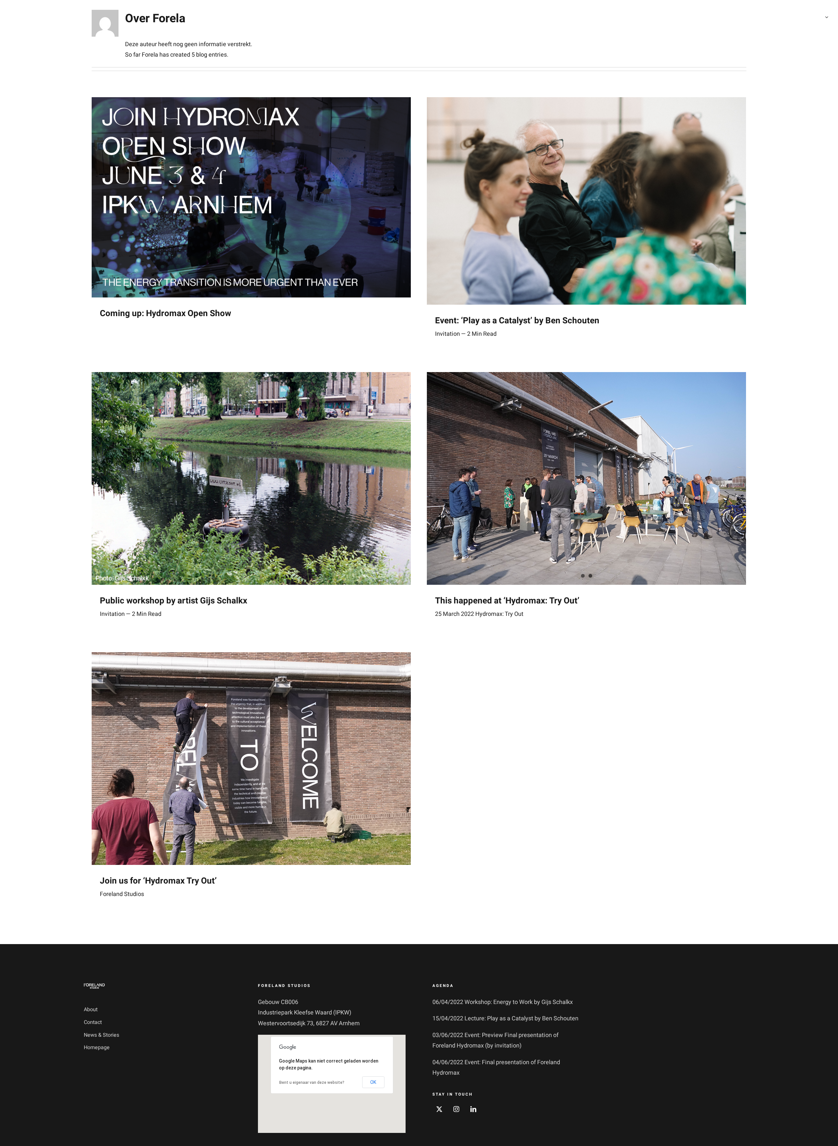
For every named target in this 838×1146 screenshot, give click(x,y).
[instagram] (456, 1109)
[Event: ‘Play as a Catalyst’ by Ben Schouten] (586, 201)
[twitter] (439, 1109)
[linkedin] (473, 1109)
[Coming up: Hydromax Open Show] (251, 197)
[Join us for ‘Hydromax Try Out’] (251, 758)
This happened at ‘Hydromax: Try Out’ (507, 601)
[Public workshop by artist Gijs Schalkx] (251, 478)
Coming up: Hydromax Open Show (165, 313)
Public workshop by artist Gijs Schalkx (173, 601)
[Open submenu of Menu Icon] (825, 17)
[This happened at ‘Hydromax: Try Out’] (586, 478)
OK (373, 1082)
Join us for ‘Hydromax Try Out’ (158, 881)
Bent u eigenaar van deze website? (311, 1082)
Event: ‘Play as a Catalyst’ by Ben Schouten (517, 320)
